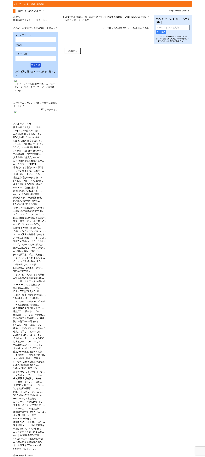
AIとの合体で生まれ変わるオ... (28, 160)
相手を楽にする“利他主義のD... (28, 184)
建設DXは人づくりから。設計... (29, 247)
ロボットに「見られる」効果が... (29, 274)
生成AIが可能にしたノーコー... (28, 385)
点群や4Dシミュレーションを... (29, 371)
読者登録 (35, 65)
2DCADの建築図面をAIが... (26, 364)
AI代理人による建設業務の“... (27, 441)
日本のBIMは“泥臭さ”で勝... (27, 291)
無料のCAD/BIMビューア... (26, 287)
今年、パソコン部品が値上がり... (29, 231)
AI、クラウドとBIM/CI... (25, 164)
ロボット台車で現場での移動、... (29, 294)
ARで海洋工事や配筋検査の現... (28, 438)
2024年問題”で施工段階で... (27, 368)
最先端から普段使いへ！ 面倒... (28, 167)
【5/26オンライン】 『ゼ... (27, 375)
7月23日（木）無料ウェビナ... (28, 143)
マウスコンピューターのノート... (29, 214)
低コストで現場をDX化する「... (29, 261)
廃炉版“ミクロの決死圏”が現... (28, 197)
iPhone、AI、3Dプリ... (24, 448)
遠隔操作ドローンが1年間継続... (29, 314)
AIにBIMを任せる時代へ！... (27, 133)
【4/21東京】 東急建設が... (27, 408)
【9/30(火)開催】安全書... (26, 304)
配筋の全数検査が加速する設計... (29, 217)
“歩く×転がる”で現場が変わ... (27, 395)
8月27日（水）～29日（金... (27, 324)
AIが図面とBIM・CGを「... (26, 251)
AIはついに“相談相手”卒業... (27, 194)
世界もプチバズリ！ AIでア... (27, 341)
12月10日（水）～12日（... (26, 264)
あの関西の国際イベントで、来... (29, 237)
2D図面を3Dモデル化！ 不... (27, 334)
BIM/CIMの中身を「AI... (25, 418)
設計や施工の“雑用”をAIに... (27, 321)
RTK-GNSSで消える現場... (26, 204)
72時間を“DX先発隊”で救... (26, 130)
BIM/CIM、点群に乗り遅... (26, 187)
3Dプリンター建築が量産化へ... (29, 147)
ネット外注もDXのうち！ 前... (28, 445)
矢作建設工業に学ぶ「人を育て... (29, 254)
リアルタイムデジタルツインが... (29, 301)
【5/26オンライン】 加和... (27, 381)
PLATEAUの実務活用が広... (26, 200)
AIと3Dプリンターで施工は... (27, 224)
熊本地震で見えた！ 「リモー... (28, 127)
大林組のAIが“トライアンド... (27, 344)
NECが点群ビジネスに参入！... (28, 137)
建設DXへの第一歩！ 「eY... (27, 311)
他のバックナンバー (23, 455)
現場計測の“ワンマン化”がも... (28, 428)
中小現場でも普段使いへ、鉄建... (29, 318)
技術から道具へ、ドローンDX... (29, 241)
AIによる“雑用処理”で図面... (27, 435)
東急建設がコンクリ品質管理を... (29, 425)
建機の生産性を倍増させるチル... (29, 411)
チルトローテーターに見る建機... (29, 338)
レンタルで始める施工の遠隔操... (29, 361)
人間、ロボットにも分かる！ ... (28, 174)
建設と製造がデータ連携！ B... (28, 177)
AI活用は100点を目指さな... (27, 227)
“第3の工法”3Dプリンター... (27, 271)
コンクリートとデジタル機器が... (29, 281)
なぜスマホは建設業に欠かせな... (29, 207)
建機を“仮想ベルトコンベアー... (29, 421)
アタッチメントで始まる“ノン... (29, 257)
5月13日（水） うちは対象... (28, 180)
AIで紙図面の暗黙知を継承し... (28, 277)
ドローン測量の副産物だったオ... (29, 234)
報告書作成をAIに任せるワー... (28, 308)
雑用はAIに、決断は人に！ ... (27, 190)
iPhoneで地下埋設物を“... (26, 398)
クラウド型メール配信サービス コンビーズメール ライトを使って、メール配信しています (34, 87)
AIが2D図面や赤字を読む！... (27, 140)
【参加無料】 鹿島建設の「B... (29, 354)
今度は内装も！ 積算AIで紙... (27, 331)
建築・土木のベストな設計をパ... (29, 328)
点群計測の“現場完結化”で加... (28, 210)
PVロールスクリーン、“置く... (28, 391)
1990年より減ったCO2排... (26, 298)
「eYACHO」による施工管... (27, 284)
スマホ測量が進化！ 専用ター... (28, 358)
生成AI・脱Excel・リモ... (25, 415)
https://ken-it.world (179, 10)
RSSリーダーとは (49, 109)
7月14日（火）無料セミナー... (28, 150)
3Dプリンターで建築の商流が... (29, 244)
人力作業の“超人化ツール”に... (28, 157)
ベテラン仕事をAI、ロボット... (28, 170)
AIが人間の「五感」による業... (28, 431)
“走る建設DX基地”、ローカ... (27, 388)
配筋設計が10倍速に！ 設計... (28, 267)
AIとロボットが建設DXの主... (27, 401)
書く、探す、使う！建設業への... (29, 221)
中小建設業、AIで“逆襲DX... (27, 154)
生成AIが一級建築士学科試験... (28, 351)
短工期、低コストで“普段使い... (29, 405)
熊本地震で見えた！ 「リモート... (30, 20)
